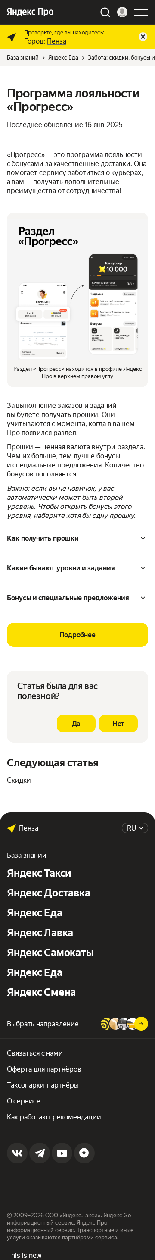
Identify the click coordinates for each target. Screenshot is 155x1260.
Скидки (19, 780)
